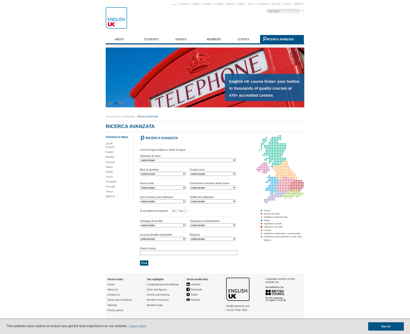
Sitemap (112, 305)
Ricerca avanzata (280, 39)
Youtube (195, 299)
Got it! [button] (386, 326)
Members (214, 39)
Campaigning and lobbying (163, 284)
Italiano (230, 4)
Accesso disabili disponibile (156, 234)
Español (207, 4)
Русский (275, 4)
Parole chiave (148, 248)
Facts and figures (157, 289)
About (119, 39)
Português (263, 4)
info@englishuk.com (238, 306)
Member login (155, 305)
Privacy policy (115, 310)
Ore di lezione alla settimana (156, 197)
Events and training (158, 294)
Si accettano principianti (155, 210)
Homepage (128, 116)
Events (243, 39)
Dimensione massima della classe (210, 183)
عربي (174, 4)
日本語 (240, 4)
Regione (195, 234)
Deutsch (184, 4)
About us (112, 289)
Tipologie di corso (150, 156)
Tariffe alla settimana (202, 197)
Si (173, 210)
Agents (181, 39)
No (181, 210)
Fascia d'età (147, 183)
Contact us (113, 294)
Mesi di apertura (149, 169)
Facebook (196, 289)
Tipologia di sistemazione (205, 221)
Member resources (158, 299)
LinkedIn (195, 284)
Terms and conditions (119, 299)
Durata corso (197, 169)
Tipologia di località (151, 221)
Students (151, 39)
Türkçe (287, 4)
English (195, 4)
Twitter (194, 294)
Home (110, 284)
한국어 (250, 4)
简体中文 (299, 4)
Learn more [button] (137, 326)
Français (218, 4)
